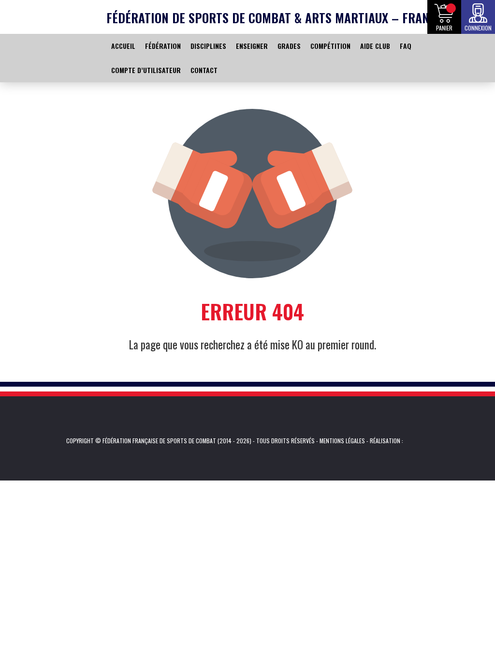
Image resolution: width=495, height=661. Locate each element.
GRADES (289, 46)
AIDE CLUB (375, 46)
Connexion (478, 28)
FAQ (405, 46)
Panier (444, 28)
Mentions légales (342, 440)
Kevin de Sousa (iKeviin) (418, 441)
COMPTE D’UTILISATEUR (146, 70)
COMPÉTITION (330, 46)
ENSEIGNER (252, 46)
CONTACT (204, 70)
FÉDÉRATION (163, 46)
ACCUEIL (123, 46)
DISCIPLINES (208, 46)
